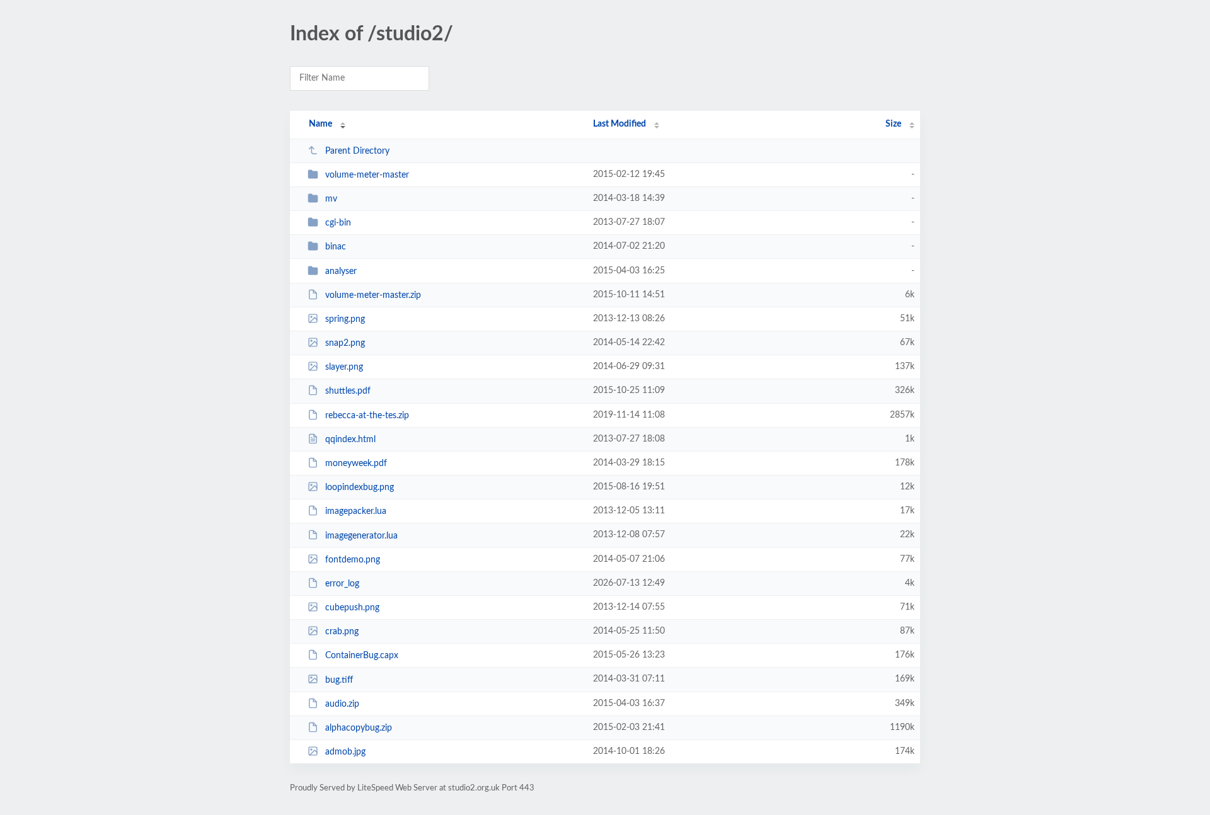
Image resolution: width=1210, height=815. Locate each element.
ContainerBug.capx (361, 655)
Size (893, 124)
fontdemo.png (352, 560)
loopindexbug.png (359, 487)
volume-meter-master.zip (373, 295)
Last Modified (619, 124)
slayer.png (344, 367)
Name (320, 124)
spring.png (345, 319)
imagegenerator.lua (361, 535)
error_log (342, 583)
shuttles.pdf (348, 391)
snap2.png (345, 343)
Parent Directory (357, 151)
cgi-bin (338, 223)
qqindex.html (350, 439)
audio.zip (342, 704)
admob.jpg (345, 752)
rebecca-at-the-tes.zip (367, 415)
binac (335, 246)
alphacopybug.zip (358, 728)
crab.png (342, 631)
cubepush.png (352, 607)
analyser (341, 271)
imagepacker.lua (355, 511)
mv (331, 199)
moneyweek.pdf (356, 463)
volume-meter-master (367, 175)
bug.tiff (339, 679)
